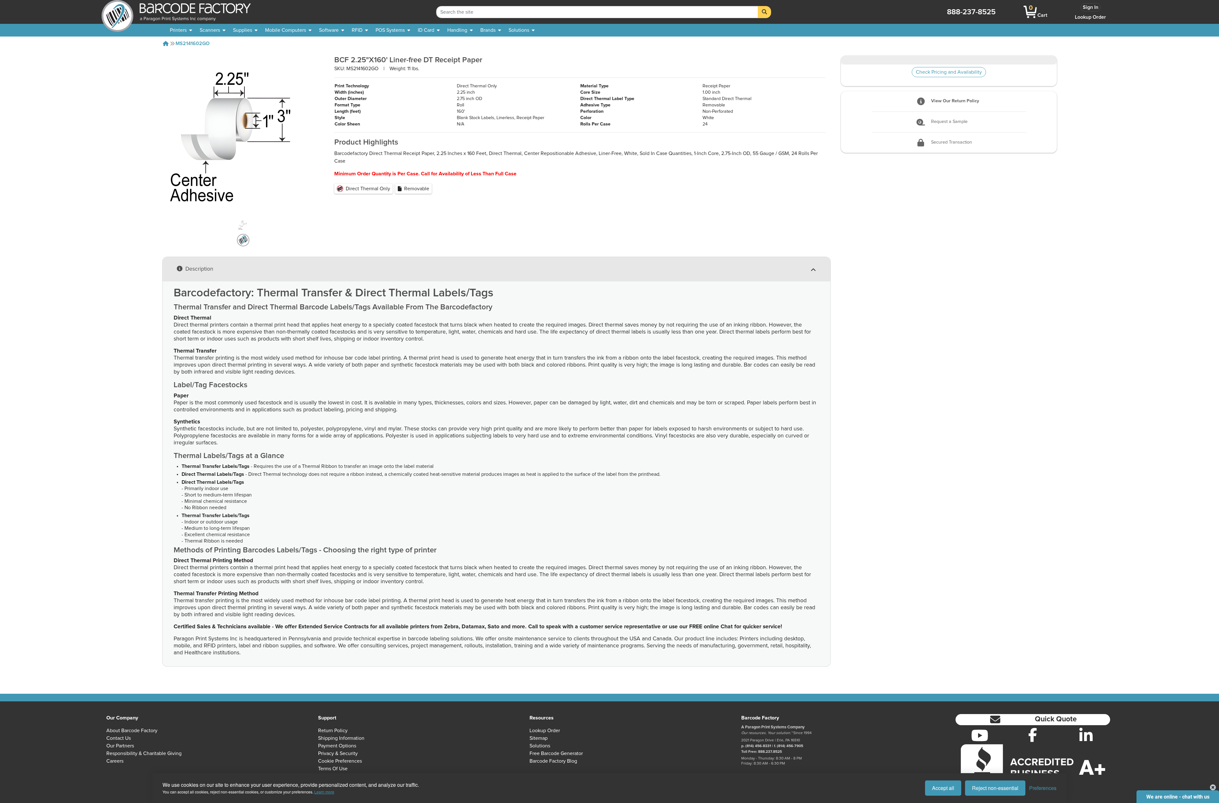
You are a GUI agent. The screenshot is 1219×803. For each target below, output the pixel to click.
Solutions (540, 745)
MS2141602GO (193, 43)
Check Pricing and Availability (949, 72)
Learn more (324, 791)
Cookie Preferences (340, 761)
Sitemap (539, 738)
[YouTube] (979, 735)
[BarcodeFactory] (117, 12)
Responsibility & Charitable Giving (144, 753)
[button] (1033, 719)
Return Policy (333, 730)
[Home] (165, 43)
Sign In (1090, 7)
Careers (114, 761)
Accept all (943, 788)
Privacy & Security (338, 753)
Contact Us (118, 738)
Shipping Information (341, 738)
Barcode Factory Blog (553, 761)
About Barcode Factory (131, 730)
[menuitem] (181, 30)
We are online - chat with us (1177, 797)
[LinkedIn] (1086, 735)
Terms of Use (333, 768)
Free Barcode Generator (556, 753)
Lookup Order (1090, 17)
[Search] (764, 12)
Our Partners (120, 745)
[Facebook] (1032, 735)
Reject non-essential (995, 788)
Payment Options (337, 745)
